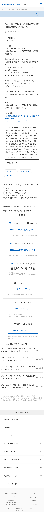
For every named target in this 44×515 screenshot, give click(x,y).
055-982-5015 (21, 273)
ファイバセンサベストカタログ (16, 121)
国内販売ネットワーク (22, 289)
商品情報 (11, 9)
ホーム (4, 9)
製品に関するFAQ (22, 9)
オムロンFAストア (22, 309)
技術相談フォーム (27, 250)
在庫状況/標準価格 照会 (22, 330)
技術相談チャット (27, 230)
